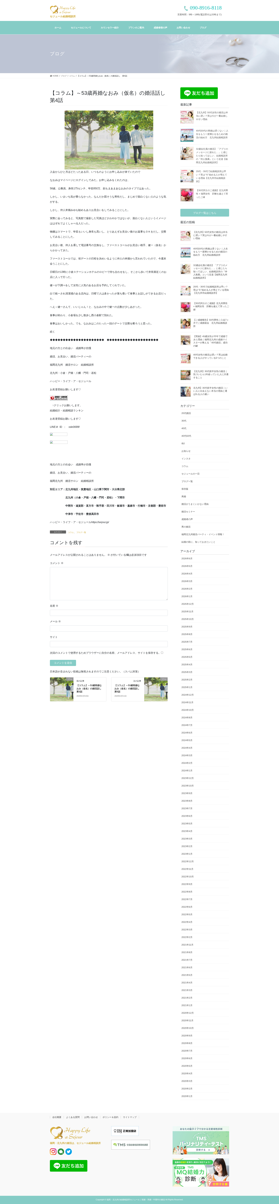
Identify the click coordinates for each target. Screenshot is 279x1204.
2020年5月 (186, 1066)
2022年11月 (187, 869)
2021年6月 (186, 967)
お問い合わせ (91, 1117)
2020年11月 (187, 1020)
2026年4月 (186, 573)
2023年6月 (186, 816)
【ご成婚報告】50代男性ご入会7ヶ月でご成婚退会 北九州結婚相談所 (211, 323)
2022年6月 (186, 907)
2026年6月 (186, 558)
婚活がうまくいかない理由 (195, 504)
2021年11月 (187, 944)
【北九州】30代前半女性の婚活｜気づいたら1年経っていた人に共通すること (210, 374)
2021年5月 (186, 975)
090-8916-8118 (206, 8)
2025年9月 (186, 626)
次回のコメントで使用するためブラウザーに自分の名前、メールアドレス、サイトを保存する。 (105, 652)
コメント (56, 563)
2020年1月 (186, 1096)
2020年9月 (186, 1035)
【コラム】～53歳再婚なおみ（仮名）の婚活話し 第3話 (90, 688)
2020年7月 (186, 1050)
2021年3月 (186, 990)
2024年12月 (187, 695)
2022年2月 (186, 937)
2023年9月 (186, 793)
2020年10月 (187, 1028)
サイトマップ (130, 1117)
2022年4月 (186, 922)
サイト (54, 637)
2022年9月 (186, 884)
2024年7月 (186, 725)
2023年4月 (186, 831)
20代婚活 (186, 413)
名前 (54, 605)
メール (55, 621)
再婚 (183, 496)
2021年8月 (186, 952)
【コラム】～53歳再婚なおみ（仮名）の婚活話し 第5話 (128, 688)
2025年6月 (186, 649)
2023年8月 (186, 801)
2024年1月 (186, 770)
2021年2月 (186, 997)
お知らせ (186, 451)
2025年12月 (187, 604)
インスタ (186, 458)
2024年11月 (187, 702)
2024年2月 (186, 763)
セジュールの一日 (190, 473)
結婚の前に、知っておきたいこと (198, 542)
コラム (71, 532)
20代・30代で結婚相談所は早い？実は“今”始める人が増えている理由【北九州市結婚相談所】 (211, 289)
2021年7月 (186, 960)
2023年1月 (186, 854)
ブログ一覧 (81, 532)
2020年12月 (187, 1013)
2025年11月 (187, 611)
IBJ (183, 443)
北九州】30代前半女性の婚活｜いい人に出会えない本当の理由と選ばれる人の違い (210, 391)
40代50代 (186, 436)
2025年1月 (186, 687)
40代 (183, 428)
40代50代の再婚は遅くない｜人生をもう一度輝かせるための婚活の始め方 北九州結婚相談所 (212, 134)
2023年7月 (186, 808)
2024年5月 (186, 740)
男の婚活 (186, 526)
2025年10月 (187, 619)
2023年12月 (187, 778)
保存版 (184, 489)
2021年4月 (186, 982)
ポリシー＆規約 (110, 1117)
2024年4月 (186, 748)
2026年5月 (186, 566)
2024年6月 (186, 732)
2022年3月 (186, 929)
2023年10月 (187, 785)
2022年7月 (186, 899)
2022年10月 (187, 876)
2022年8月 (186, 891)
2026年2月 (186, 588)
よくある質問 (73, 1117)
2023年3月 (186, 838)
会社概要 (56, 1117)
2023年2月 (186, 846)
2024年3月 (186, 755)
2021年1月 (186, 1005)
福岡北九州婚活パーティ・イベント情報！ (202, 534)
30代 (183, 420)
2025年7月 (186, 642)
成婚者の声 (187, 519)
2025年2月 (186, 679)
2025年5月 (186, 657)
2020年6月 (186, 1058)
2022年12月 (187, 861)
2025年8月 (186, 634)
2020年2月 (186, 1088)
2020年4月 (186, 1073)
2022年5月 (186, 914)
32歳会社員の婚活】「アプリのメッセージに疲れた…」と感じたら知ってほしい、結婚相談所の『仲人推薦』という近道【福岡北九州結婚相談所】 (212, 156)
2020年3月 (186, 1081)
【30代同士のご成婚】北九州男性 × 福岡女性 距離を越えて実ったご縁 (212, 193)
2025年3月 (186, 672)
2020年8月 (186, 1043)
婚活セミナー (188, 511)
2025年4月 (186, 664)
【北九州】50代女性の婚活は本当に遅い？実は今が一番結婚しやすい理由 (212, 116)
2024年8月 (186, 717)
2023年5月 (186, 823)
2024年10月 (187, 710)
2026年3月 (186, 581)
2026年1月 (186, 596)
